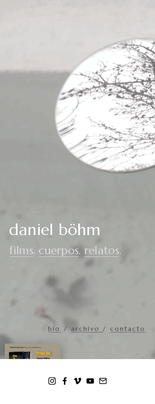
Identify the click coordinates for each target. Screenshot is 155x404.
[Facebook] (65, 381)
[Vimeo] (77, 381)
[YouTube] (90, 381)
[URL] (103, 381)
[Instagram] (52, 381)
